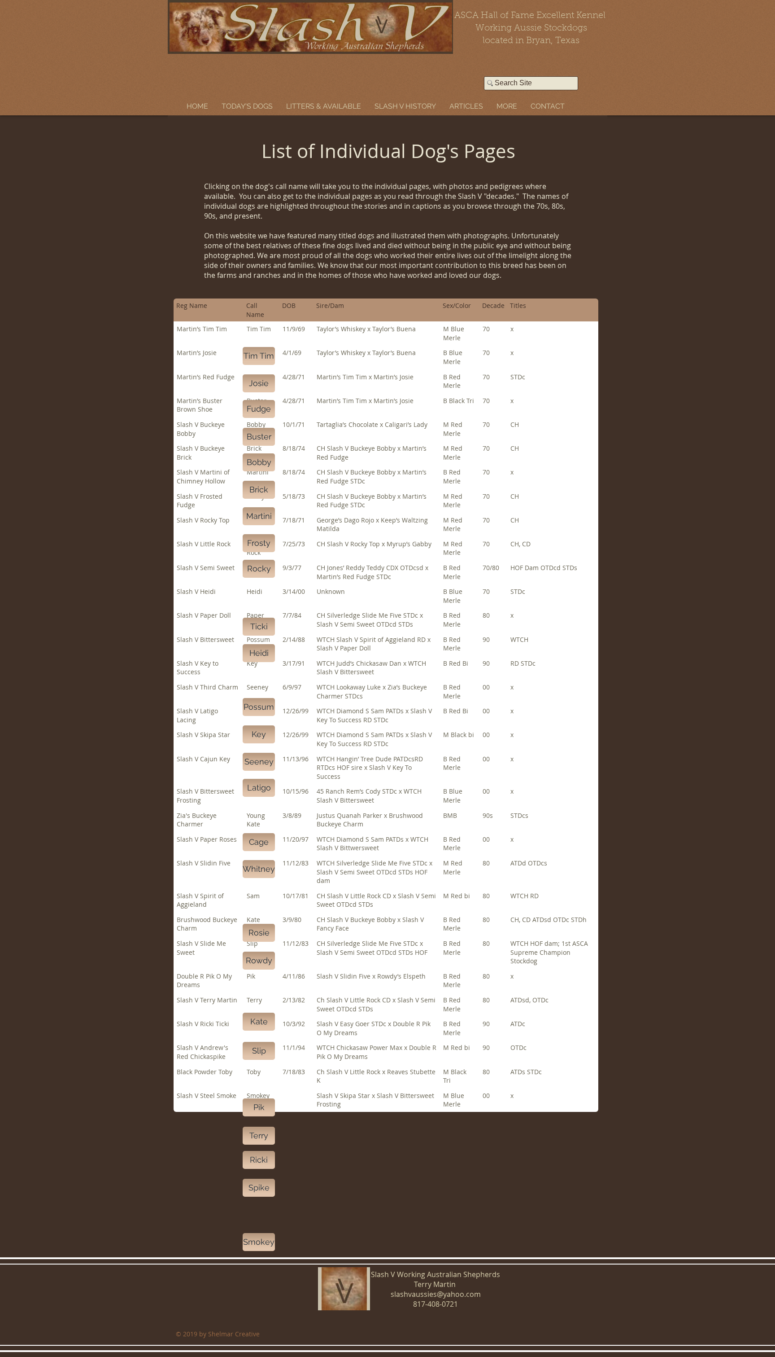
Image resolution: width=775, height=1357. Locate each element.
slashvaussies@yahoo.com (436, 1294)
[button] (247, 106)
